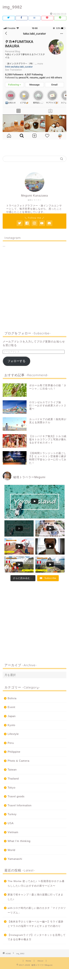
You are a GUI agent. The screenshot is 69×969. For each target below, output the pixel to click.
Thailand (13, 778)
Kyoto (11, 725)
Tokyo (11, 787)
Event (11, 707)
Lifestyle (13, 733)
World (11, 849)
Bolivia (12, 698)
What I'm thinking (19, 840)
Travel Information (19, 805)
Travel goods (16, 796)
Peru (11, 742)
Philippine (14, 751)
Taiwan (12, 769)
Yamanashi (15, 858)
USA (11, 823)
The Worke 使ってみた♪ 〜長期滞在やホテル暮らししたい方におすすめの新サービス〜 (36, 883)
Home (28, 961)
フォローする (16, 361)
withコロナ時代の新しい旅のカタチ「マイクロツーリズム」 (37, 910)
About (40, 961)
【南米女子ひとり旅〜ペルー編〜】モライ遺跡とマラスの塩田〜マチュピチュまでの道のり (35, 924)
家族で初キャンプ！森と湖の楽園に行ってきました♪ (35, 897)
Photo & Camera (18, 760)
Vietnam (13, 832)
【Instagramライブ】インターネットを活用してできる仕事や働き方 (37, 937)
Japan (12, 716)
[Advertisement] (34, 289)
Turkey (12, 814)
